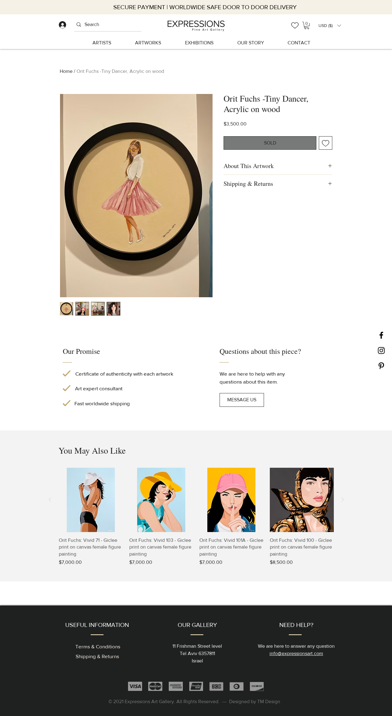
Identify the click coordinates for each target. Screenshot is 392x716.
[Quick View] (91, 500)
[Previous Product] (50, 499)
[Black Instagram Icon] (381, 350)
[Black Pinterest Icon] (381, 365)
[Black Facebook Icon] (381, 335)
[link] (306, 25)
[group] (196, 516)
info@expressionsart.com (296, 653)
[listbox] (330, 25)
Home (66, 71)
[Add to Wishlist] (325, 143)
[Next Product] (342, 499)
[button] (330, 25)
